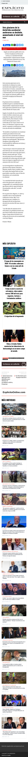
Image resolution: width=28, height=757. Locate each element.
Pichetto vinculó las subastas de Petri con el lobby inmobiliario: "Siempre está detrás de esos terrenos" (14, 621)
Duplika (9, 755)
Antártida (16, 358)
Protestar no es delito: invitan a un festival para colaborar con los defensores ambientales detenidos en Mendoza (13, 442)
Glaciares (5, 359)
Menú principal (8, 22)
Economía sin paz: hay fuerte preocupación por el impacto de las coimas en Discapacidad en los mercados (14, 643)
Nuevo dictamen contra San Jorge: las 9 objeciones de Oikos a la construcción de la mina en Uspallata (14, 688)
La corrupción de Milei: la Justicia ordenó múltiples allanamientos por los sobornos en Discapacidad (13, 666)
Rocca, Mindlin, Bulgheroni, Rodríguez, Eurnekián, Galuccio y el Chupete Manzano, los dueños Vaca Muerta (13, 711)
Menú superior (6, 1)
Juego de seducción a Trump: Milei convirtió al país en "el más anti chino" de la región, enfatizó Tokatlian (13, 577)
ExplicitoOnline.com (14, 392)
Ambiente (11, 358)
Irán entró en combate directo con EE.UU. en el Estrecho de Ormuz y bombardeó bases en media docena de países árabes (14, 419)
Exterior (22, 358)
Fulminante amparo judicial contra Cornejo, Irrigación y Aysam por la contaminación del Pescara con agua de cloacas (12, 554)
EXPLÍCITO (12, 753)
